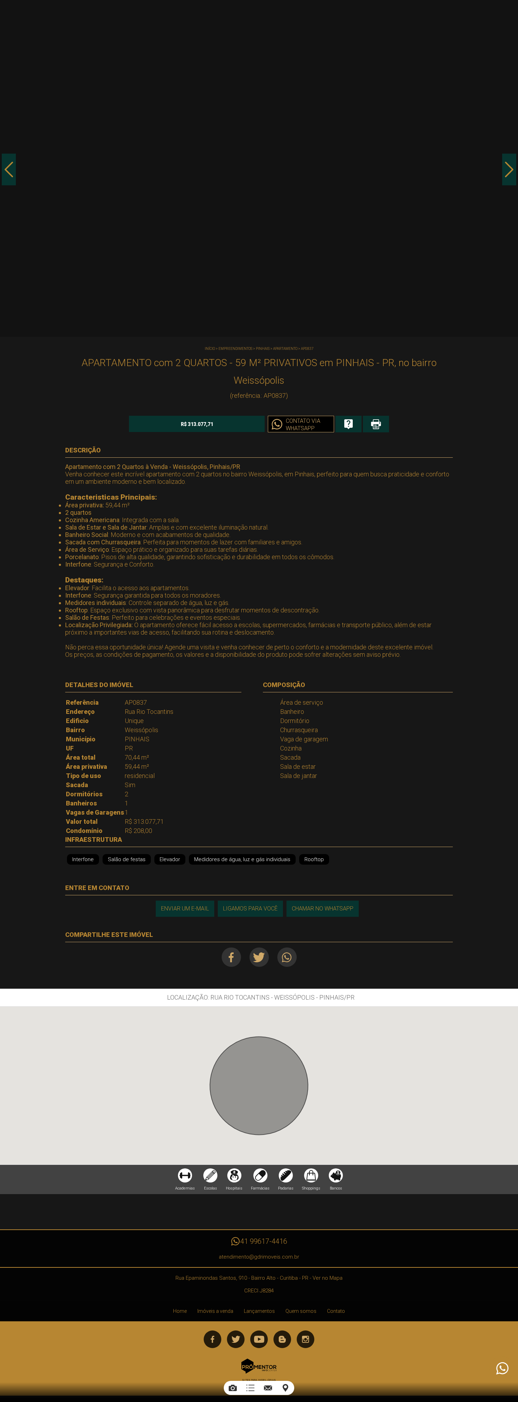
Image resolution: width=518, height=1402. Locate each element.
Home (180, 1311)
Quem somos (300, 1311)
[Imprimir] (376, 424)
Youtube (259, 1339)
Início (210, 349)
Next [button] (509, 169)
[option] (259, 168)
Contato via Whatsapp (303, 425)
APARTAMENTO (285, 349)
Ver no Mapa (328, 1278)
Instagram (305, 1339)
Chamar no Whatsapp (322, 908)
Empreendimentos (235, 349)
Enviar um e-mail (185, 908)
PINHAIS (263, 349)
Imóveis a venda (215, 1311)
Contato (336, 1311)
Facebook (231, 957)
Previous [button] (9, 169)
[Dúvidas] (348, 424)
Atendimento (501, 1368)
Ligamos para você (250, 908)
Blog (282, 1339)
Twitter (259, 957)
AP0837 (307, 349)
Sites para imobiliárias (259, 1380)
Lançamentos (259, 1311)
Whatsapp (287, 957)
